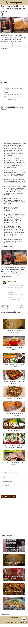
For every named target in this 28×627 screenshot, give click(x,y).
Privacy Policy (9, 622)
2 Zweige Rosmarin (11, 99)
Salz (6, 92)
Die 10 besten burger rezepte (22, 306)
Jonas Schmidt (7, 13)
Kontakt (16, 622)
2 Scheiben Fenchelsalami (13, 97)
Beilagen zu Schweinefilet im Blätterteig (6, 306)
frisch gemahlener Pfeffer (13, 94)
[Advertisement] (14, 65)
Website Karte (23, 622)
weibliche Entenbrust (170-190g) (13, 89)
